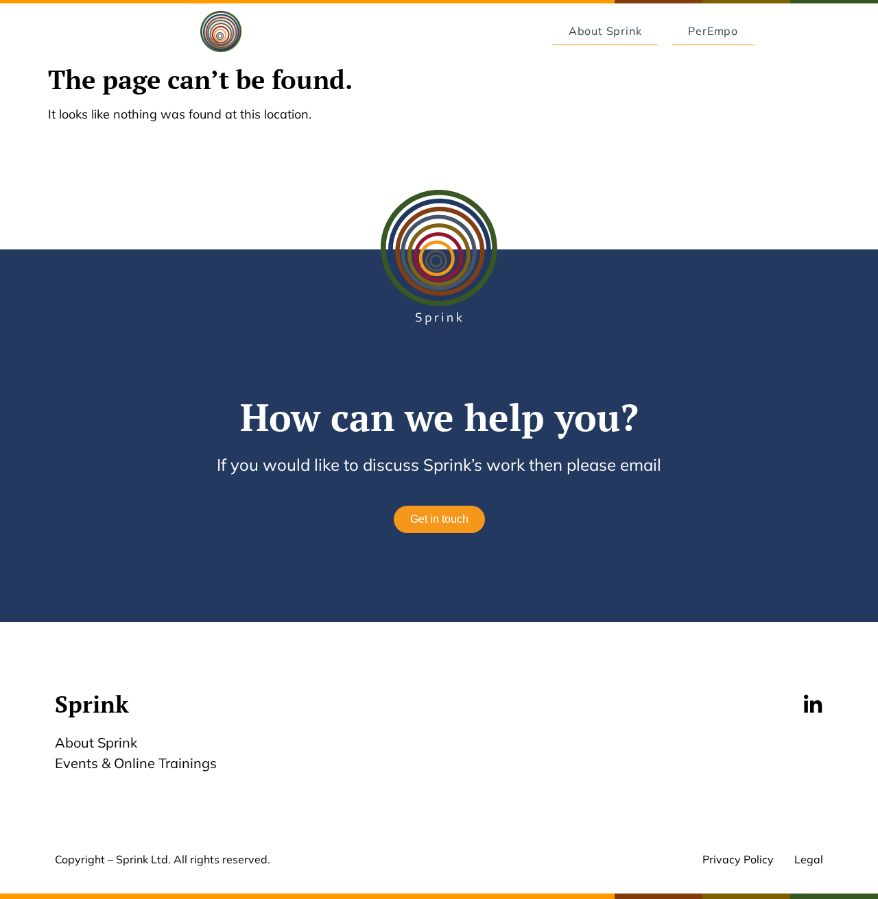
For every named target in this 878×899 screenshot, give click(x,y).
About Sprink (96, 742)
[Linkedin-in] (813, 705)
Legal (808, 859)
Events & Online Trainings (136, 763)
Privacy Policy (738, 859)
